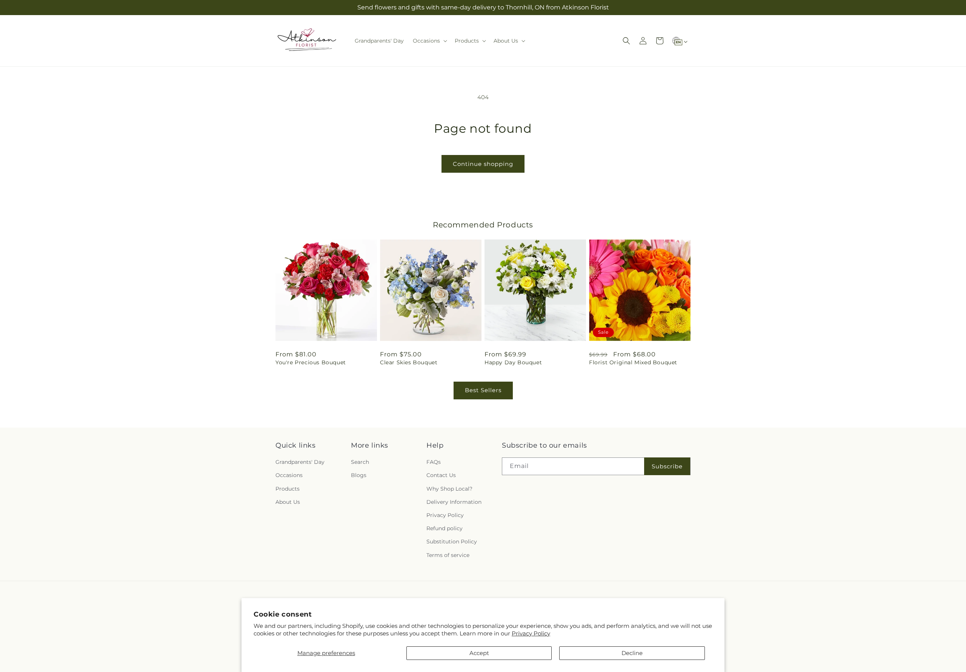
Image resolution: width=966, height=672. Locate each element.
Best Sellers (483, 390)
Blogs (358, 475)
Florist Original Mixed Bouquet (633, 362)
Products (287, 488)
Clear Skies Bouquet (408, 362)
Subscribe (667, 466)
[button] (429, 41)
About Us (287, 502)
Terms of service (447, 555)
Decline (632, 653)
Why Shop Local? (449, 488)
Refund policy (444, 528)
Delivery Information (453, 502)
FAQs (433, 462)
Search (360, 462)
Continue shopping (483, 163)
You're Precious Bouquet (310, 362)
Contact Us (441, 475)
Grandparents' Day (300, 462)
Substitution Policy (451, 541)
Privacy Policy (531, 633)
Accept (479, 653)
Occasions (289, 475)
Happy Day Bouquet (513, 362)
